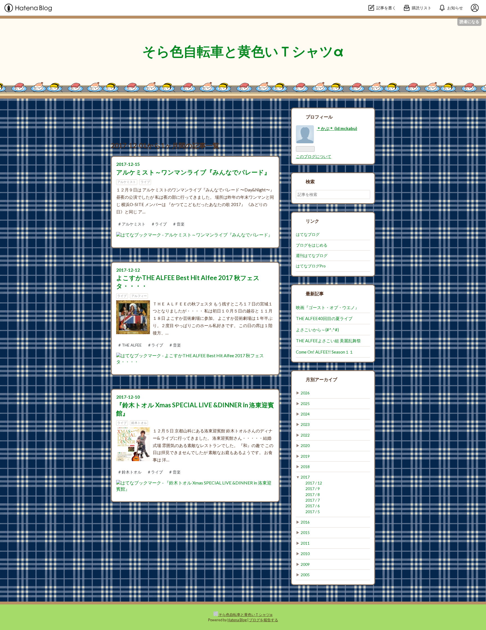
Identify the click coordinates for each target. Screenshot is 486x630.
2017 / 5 (312, 512)
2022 (305, 435)
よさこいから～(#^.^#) (317, 329)
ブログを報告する (263, 620)
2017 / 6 (312, 506)
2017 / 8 (312, 494)
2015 (305, 532)
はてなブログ (308, 234)
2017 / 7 (312, 500)
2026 (305, 393)
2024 (305, 414)
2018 (305, 466)
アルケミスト (126, 182)
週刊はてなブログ (311, 255)
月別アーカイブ (321, 379)
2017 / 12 (313, 483)
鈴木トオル (139, 423)
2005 (305, 575)
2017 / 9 (312, 488)
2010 (305, 553)
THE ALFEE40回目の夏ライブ (324, 318)
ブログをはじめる (311, 245)
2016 (305, 522)
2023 (305, 424)
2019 (305, 456)
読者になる (469, 21)
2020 (305, 445)
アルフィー (139, 296)
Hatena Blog (237, 620)
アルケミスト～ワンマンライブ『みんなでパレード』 (193, 172)
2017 (305, 477)
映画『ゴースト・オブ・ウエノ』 (327, 307)
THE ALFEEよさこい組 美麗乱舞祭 (328, 340)
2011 (305, 543)
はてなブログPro (311, 266)
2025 (305, 403)
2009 (305, 564)
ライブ (145, 182)
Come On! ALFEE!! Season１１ (325, 351)
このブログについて (313, 156)
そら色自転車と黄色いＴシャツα (243, 51)
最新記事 (315, 293)
